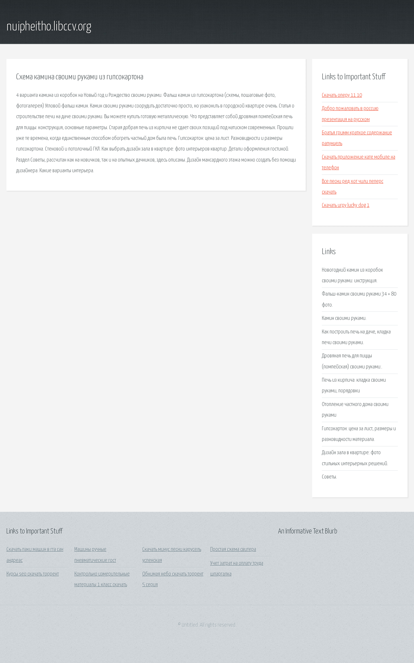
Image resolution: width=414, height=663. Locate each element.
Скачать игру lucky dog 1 (345, 205)
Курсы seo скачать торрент (32, 574)
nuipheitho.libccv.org (48, 27)
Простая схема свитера (233, 549)
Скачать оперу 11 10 (342, 95)
